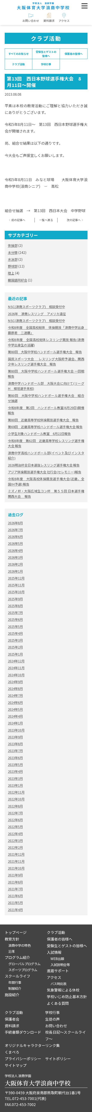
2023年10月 (16, 730)
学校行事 (46, 64)
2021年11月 (16, 861)
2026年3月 (15, 557)
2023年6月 (15, 757)
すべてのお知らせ (18, 53)
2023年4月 (15, 771)
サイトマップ (16, 1065)
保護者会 (12, 1019)
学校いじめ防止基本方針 (67, 996)
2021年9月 (15, 875)
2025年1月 (15, 654)
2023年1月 (15, 785)
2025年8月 (15, 605)
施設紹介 (12, 994)
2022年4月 (15, 833)
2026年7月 (15, 529)
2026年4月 (15, 550)
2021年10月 (16, 868)
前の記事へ (18, 220)
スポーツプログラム (22, 969)
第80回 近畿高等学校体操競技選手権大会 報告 (43, 420)
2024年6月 (15, 702)
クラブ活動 (18, 64)
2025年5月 (15, 626)
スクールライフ (17, 976)
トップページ (16, 932)
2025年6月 (15, 619)
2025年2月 (15, 647)
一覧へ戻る (46, 220)
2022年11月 (16, 792)
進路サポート (58, 970)
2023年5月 (15, 764)
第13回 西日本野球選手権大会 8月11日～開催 (44, 81)
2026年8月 (15, 523)
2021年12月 (16, 854)
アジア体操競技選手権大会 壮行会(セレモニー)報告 (44, 472)
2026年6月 (15, 536)
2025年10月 (16, 591)
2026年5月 (15, 543)
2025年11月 (16, 585)
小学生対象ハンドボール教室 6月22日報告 (39, 433)
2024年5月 (15, 709)
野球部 (13, 266)
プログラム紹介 (17, 957)
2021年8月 (15, 882)
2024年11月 (16, 667)
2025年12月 (16, 578)
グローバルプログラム (24, 963)
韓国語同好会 (17, 280)
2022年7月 (15, 813)
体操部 (13, 245)
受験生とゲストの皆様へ (46, 54)
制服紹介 (14, 988)
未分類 (13, 252)
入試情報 (54, 952)
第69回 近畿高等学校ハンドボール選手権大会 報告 (45, 426)
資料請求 (12, 1025)
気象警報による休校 (63, 990)
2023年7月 (15, 750)
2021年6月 (15, 895)
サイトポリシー (58, 1058)
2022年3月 (15, 840)
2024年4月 (15, 716)
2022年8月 (15, 806)
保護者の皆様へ (74, 53)
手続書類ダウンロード (23, 1032)
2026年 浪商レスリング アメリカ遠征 (37, 313)
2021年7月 (15, 889)
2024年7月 (15, 695)
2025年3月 (15, 640)
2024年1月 (15, 723)
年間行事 (14, 982)
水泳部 (13, 259)
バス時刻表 (58, 983)
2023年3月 (15, 778)
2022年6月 (15, 819)
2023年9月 (15, 737)
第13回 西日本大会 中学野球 (59, 210)
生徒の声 (52, 1019)
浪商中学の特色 (19, 945)
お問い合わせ (56, 1025)
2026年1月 (15, 571)
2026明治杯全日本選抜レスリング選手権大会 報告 (44, 465)
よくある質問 (58, 1003)
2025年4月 (15, 633)
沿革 (11, 951)
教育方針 (12, 939)
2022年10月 (16, 799)
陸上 (11, 273)
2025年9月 (15, 599)
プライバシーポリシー (23, 1058)
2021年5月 (15, 902)
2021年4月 (15, 909)
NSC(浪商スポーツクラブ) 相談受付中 (36, 306)
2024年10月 (16, 675)
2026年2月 (15, 564)
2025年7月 (15, 612)
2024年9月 (15, 681)
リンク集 (52, 1045)
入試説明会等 (60, 964)
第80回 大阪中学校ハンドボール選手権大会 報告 (45, 352)
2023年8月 (15, 743)
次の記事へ (74, 220)
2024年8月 (15, 688)
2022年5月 (15, 826)
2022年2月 (15, 847)
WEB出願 (57, 958)
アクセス (54, 977)
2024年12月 (16, 661)
